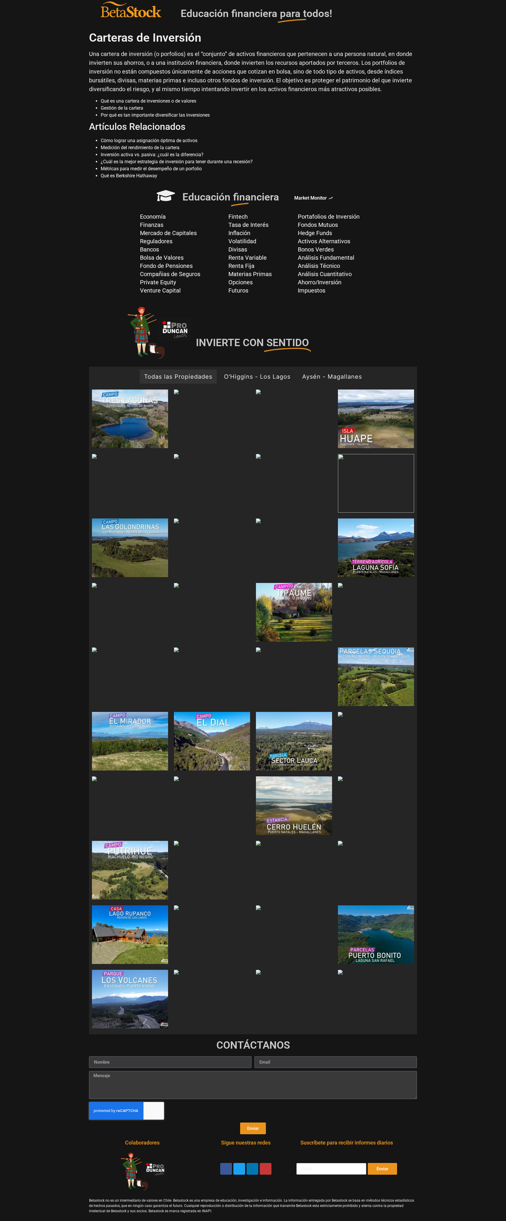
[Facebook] (226, 1169)
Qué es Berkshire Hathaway (129, 175)
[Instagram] (265, 1169)
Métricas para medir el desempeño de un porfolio (151, 168)
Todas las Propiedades (178, 376)
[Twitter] (239, 1169)
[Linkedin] (252, 1169)
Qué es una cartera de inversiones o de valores (148, 101)
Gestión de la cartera (122, 108)
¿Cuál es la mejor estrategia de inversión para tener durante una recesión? (177, 161)
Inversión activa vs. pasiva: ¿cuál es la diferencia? (152, 154)
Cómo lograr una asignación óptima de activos (149, 140)
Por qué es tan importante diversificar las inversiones (155, 115)
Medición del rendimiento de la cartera (140, 147)
